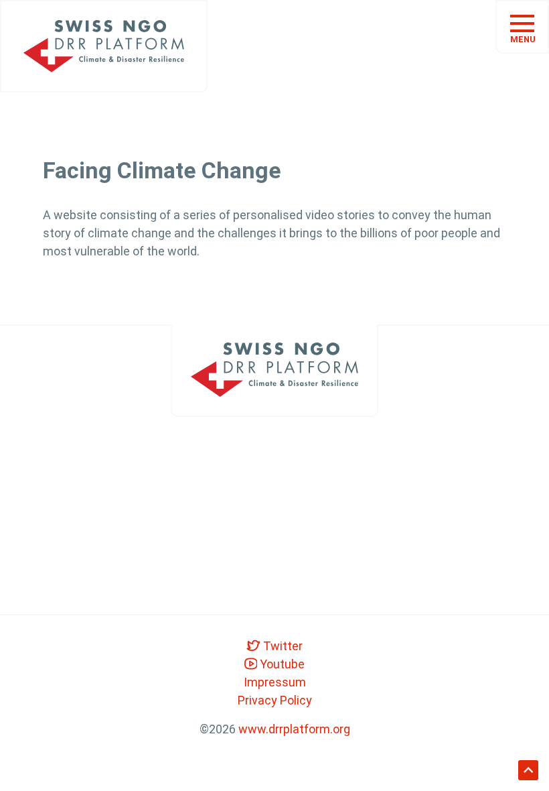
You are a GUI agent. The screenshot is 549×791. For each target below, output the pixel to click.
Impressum (275, 682)
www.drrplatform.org (294, 729)
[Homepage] (103, 46)
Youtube (281, 664)
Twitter (281, 646)
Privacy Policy (275, 700)
